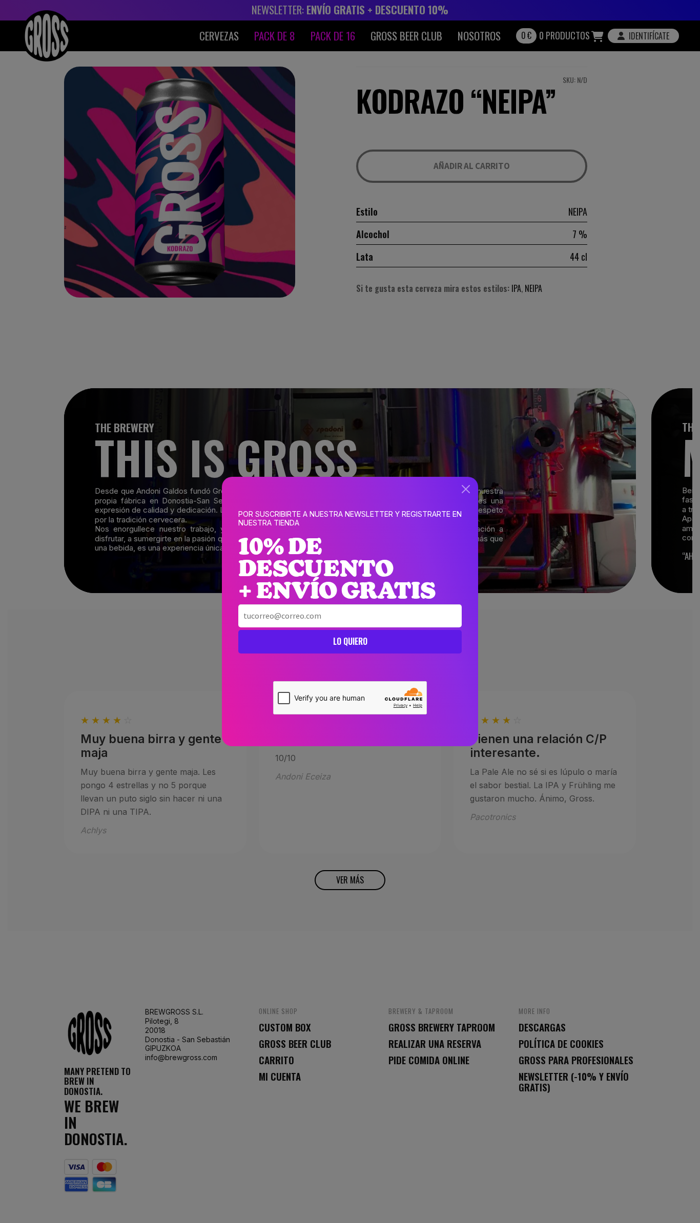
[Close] (466, 489)
